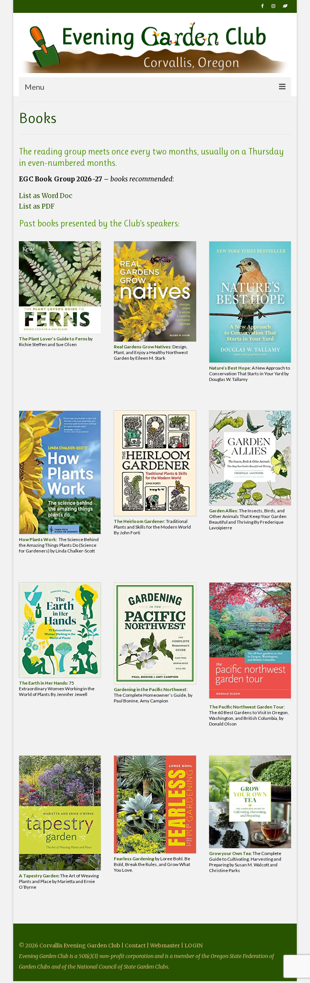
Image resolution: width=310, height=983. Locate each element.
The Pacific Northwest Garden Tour (246, 707)
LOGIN (193, 945)
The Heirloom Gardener (139, 521)
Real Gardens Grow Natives (142, 347)
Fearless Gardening (134, 858)
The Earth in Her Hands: (43, 683)
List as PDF (36, 206)
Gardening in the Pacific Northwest (150, 689)
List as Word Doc (45, 196)
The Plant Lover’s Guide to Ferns (53, 339)
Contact (136, 945)
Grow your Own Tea (230, 853)
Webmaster (165, 945)
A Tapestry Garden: (39, 875)
